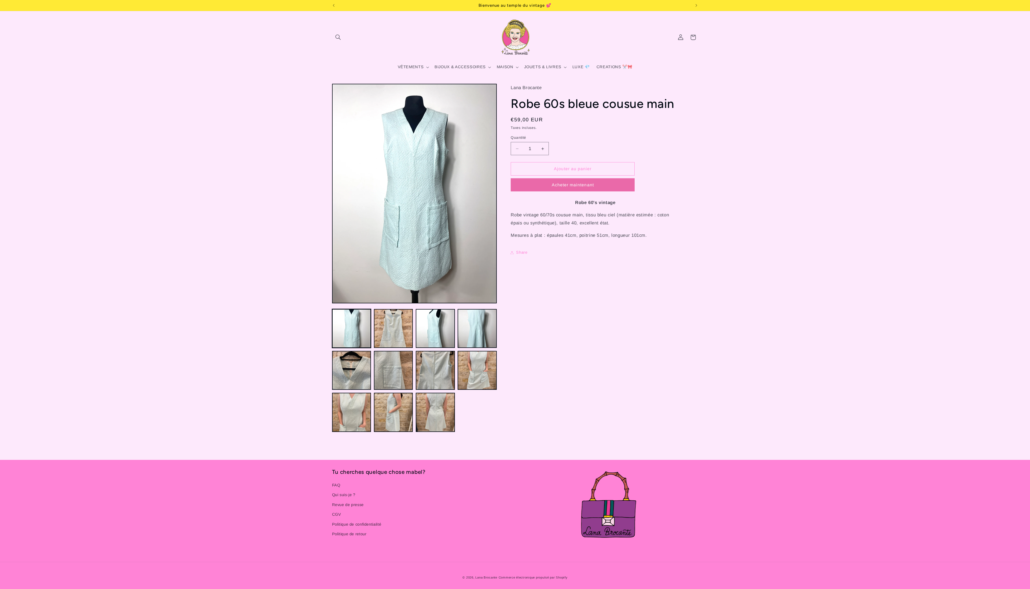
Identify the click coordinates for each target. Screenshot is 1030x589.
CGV (336, 514)
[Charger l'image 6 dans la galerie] (393, 370)
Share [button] (521, 252)
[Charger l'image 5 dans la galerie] (351, 370)
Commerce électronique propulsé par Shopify (533, 577)
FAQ (336, 485)
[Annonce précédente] (334, 5)
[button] (338, 37)
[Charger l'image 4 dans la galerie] (477, 328)
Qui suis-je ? (343, 495)
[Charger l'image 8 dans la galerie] (477, 370)
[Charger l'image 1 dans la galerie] (351, 328)
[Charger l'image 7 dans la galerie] (435, 370)
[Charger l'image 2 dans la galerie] (393, 328)
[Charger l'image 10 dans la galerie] (393, 412)
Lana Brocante (486, 577)
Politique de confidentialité (356, 524)
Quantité (518, 138)
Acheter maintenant (573, 185)
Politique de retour (349, 534)
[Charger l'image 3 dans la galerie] (435, 328)
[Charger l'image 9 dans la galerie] (351, 412)
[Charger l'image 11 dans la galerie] (435, 412)
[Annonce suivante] (696, 5)
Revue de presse (348, 505)
